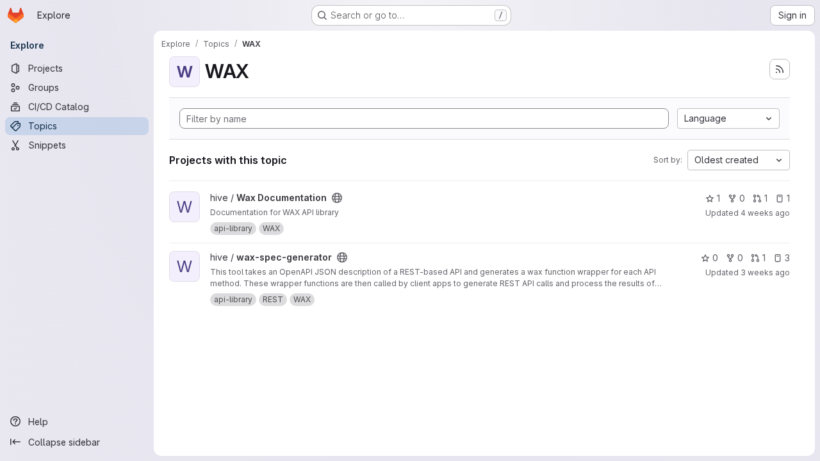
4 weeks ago (765, 213)
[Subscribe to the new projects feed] (779, 69)
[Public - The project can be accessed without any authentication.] (337, 198)
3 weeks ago (765, 272)
